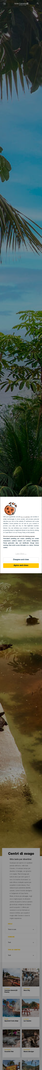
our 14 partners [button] (25, 517)
